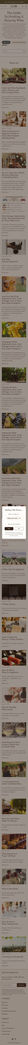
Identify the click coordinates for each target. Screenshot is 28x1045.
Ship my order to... (13, 514)
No (19, 528)
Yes (9, 528)
